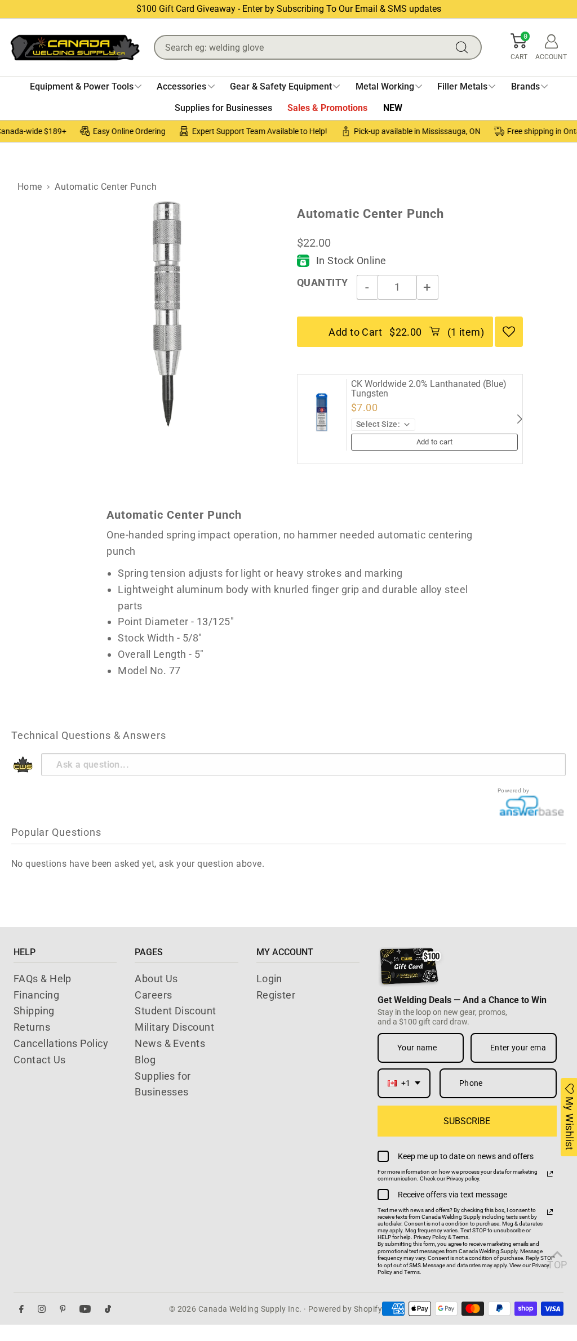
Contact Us (40, 1060)
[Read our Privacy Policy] (550, 1173)
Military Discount (174, 1027)
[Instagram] (42, 1309)
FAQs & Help (43, 978)
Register (276, 995)
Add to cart (434, 442)
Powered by (514, 790)
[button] (519, 47)
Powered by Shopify (345, 1308)
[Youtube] (85, 1309)
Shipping (34, 1011)
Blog (145, 1060)
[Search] (464, 47)
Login (269, 978)
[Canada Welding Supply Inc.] (75, 47)
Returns (32, 1027)
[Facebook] (21, 1309)
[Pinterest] (63, 1309)
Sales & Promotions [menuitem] (327, 108)
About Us (156, 978)
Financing (36, 995)
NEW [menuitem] (392, 108)
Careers (153, 995)
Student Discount (175, 1011)
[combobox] (404, 1083)
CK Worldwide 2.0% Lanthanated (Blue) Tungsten (429, 389)
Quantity (322, 282)
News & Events (170, 1043)
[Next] (519, 419)
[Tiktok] (108, 1309)
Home (29, 186)
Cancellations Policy (61, 1043)
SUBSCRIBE (466, 1121)
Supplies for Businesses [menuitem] (223, 108)
